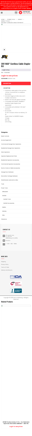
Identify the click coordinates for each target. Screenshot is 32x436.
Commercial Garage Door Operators (11, 144)
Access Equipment (6, 140)
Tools (2, 184)
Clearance (4, 219)
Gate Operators (5, 152)
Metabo (4, 211)
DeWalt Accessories (8, 203)
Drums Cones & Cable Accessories (10, 168)
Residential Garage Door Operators (10, 148)
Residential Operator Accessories (10, 160)
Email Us (8, 240)
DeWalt (20, 19)
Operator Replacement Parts (9, 156)
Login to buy (5, 70)
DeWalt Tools (5, 21)
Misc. (3, 215)
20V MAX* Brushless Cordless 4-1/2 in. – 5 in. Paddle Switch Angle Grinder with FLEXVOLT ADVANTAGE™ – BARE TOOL (16, 422)
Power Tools (11, 19)
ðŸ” (4, 49)
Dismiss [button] (29, 8)
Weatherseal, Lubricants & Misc (9, 180)
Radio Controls (5, 136)
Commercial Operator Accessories (10, 164)
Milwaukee (5, 191)
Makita (4, 207)
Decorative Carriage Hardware (9, 176)
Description (7, 83)
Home (2, 19)
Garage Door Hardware (7, 172)
